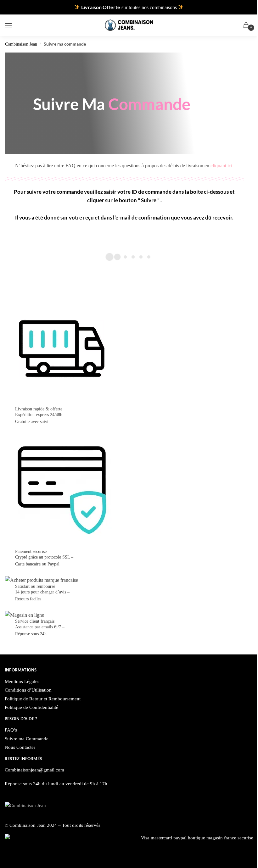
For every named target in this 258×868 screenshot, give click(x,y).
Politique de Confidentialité (31, 707)
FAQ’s (11, 729)
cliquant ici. (221, 165)
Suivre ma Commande (26, 738)
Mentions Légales (22, 681)
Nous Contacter (20, 747)
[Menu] (14, 25)
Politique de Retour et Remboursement (43, 698)
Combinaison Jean (21, 44)
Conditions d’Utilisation (28, 690)
